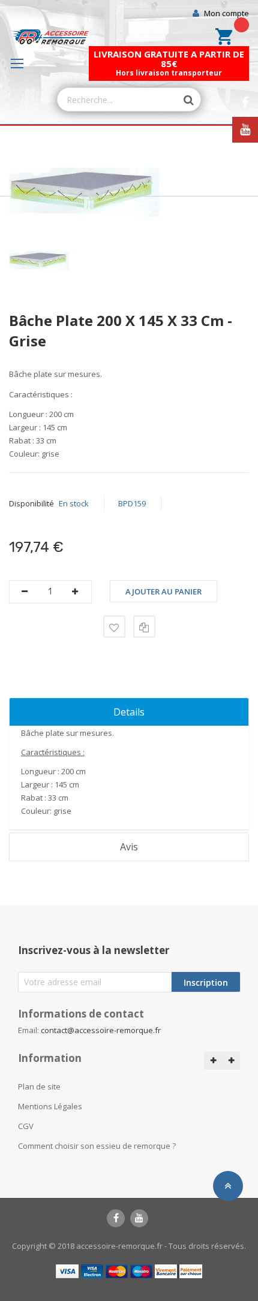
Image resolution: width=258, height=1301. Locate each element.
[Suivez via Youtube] (245, 130)
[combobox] (117, 99)
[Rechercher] (182, 100)
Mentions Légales (50, 1106)
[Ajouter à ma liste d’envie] (114, 626)
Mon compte (226, 13)
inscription (206, 982)
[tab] (129, 712)
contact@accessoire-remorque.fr (101, 1030)
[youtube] (139, 1218)
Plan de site (39, 1086)
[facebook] (116, 1218)
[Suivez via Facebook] (245, 103)
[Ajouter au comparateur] (144, 626)
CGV (26, 1126)
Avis (129, 846)
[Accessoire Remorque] (49, 36)
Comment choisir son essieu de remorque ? (97, 1145)
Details (129, 712)
